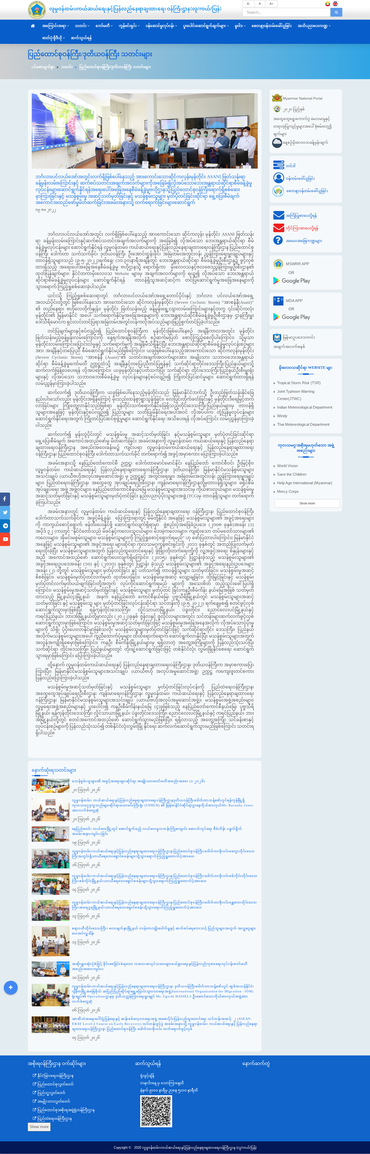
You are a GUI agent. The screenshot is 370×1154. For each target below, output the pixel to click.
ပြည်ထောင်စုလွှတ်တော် (55, 1084)
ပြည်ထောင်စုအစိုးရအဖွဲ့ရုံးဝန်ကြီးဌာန (65, 1110)
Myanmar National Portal (302, 98)
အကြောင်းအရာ (54, 26)
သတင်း (81, 26)
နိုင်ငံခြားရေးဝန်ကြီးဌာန (54, 1076)
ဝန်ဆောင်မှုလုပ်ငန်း (160, 26)
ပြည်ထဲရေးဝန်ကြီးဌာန (54, 1118)
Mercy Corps (288, 492)
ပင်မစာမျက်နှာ (43, 67)
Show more (307, 503)
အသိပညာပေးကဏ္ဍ (313, 26)
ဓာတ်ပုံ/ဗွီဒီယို (52, 38)
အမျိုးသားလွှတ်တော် (53, 1101)
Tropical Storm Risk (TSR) (299, 383)
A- (248, 4)
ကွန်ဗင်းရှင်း (128, 26)
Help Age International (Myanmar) (304, 483)
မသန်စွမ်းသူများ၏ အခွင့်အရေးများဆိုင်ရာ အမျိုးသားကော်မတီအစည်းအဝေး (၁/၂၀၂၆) (138, 781)
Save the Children (291, 474)
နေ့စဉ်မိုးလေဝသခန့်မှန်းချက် (305, 142)
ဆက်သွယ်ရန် (81, 38)
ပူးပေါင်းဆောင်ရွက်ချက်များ (204, 26)
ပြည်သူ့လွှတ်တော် (50, 1093)
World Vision (287, 466)
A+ (271, 4)
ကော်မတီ (103, 26)
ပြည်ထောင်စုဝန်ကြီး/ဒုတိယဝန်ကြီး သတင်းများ (115, 67)
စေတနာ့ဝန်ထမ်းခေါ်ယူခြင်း (272, 26)
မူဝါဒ (239, 26)
